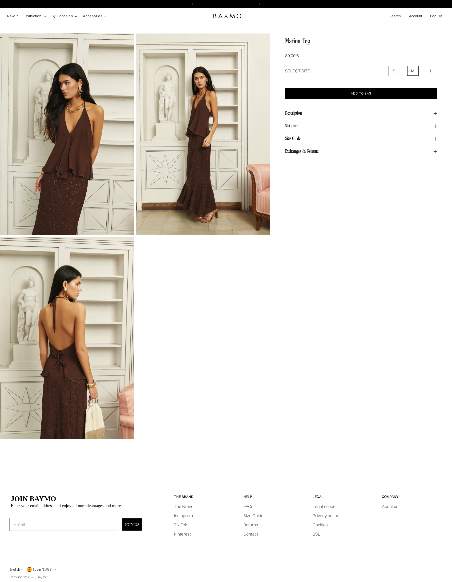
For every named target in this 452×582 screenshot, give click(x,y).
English (14, 569)
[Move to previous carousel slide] (435, 465)
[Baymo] (227, 16)
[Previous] (193, 4)
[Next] (259, 4)
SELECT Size (297, 71)
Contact (250, 534)
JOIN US (132, 524)
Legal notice (324, 506)
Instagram (183, 515)
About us (390, 506)
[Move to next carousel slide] (446, 465)
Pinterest (182, 534)
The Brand (184, 506)
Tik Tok (180, 525)
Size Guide (253, 515)
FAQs (248, 506)
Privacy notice (326, 515)
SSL (316, 534)
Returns (250, 525)
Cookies (320, 525)
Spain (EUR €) (42, 569)
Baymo (42, 577)
